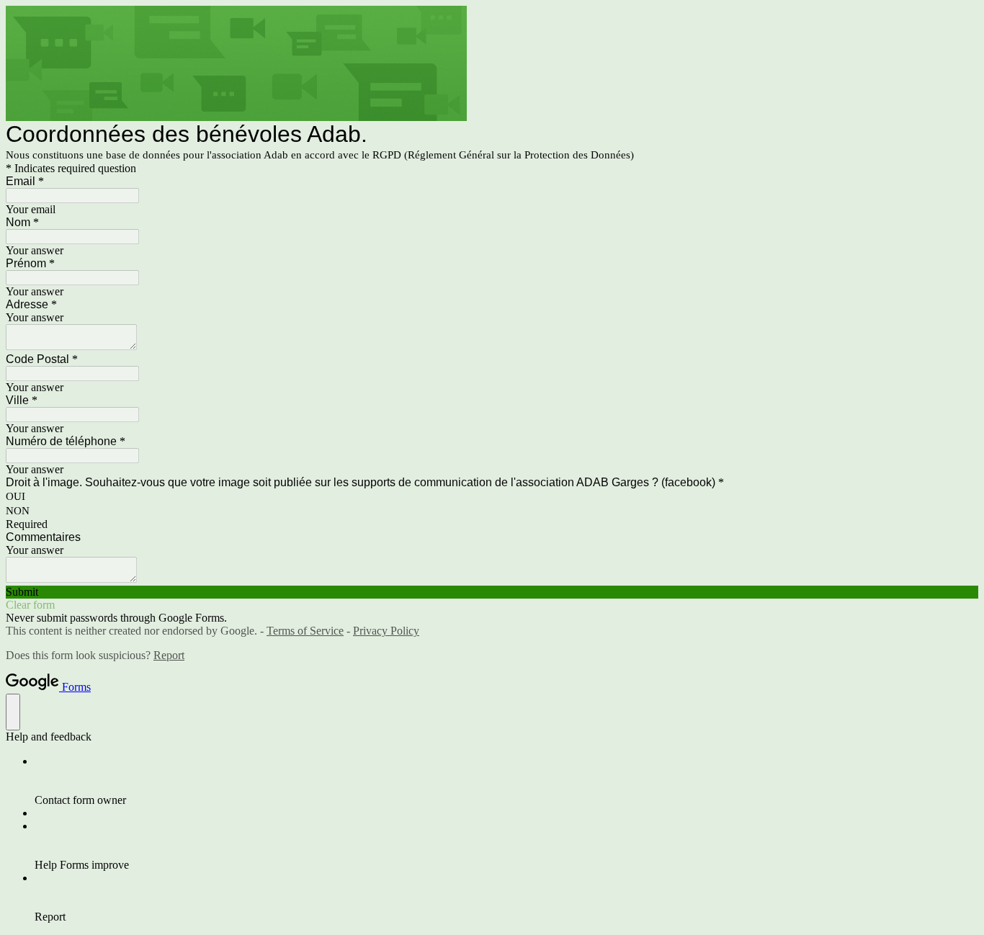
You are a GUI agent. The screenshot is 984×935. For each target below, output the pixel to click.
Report (168, 655)
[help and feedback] (13, 712)
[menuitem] (506, 781)
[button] (492, 592)
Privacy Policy (386, 631)
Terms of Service (305, 631)
